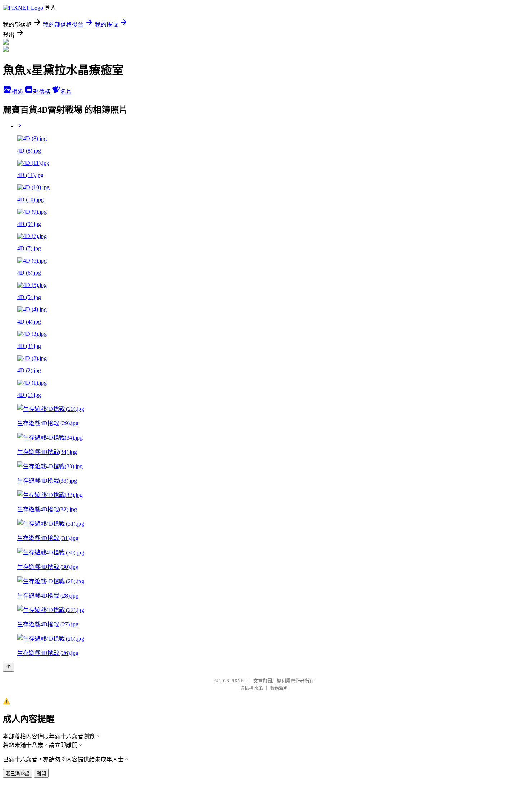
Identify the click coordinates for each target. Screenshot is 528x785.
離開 (41, 773)
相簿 (17, 92)
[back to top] (8, 667)
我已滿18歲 (17, 773)
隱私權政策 (251, 688)
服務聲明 (279, 688)
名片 (66, 92)
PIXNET (238, 680)
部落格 (42, 92)
